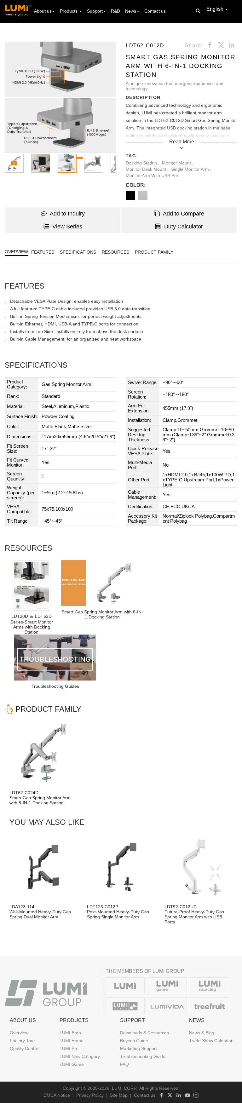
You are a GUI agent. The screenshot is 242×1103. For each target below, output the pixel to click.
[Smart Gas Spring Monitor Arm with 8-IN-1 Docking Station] (43, 753)
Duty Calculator (183, 226)
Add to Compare (183, 213)
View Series (67, 226)
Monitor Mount (177, 162)
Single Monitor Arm (190, 169)
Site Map (119, 1095)
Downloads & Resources (144, 1032)
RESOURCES (115, 252)
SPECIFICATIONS (78, 252)
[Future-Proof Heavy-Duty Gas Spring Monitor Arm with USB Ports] (198, 867)
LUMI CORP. (124, 1088)
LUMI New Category (80, 1056)
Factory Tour (22, 1040)
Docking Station (142, 162)
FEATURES (42, 252)
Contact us (155, 11)
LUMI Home (72, 1040)
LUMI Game (72, 1064)
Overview (19, 1032)
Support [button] (95, 11)
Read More (181, 141)
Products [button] (69, 11)
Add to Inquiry (67, 213)
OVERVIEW (16, 251)
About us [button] (43, 11)
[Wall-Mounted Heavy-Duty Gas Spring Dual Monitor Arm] (43, 867)
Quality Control (24, 1048)
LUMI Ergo (70, 1032)
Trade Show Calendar (211, 1040)
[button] (60, 97)
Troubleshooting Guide (142, 1056)
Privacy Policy (90, 1095)
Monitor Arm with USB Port (153, 175)
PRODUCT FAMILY (154, 252)
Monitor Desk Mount (146, 169)
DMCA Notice (56, 1095)
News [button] (130, 11)
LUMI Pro (69, 1048)
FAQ (124, 1064)
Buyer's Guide (134, 1040)
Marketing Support (138, 1048)
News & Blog (201, 1032)
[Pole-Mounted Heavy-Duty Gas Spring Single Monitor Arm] (121, 867)
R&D (115, 11)
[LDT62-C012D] (102, 583)
